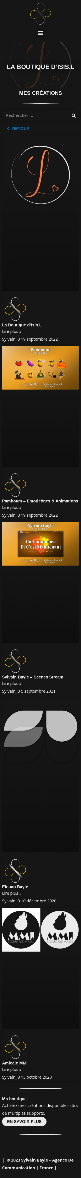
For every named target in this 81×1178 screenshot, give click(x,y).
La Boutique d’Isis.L (22, 325)
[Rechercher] (74, 115)
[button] (40, 33)
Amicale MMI (15, 1063)
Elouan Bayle (15, 886)
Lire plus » (11, 331)
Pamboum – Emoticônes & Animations (40, 501)
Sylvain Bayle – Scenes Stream (32, 677)
